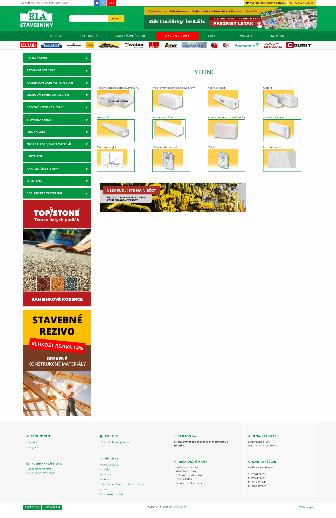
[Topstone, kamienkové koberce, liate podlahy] (57, 253)
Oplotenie (34, 181)
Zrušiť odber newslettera (41, 472)
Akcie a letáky (177, 36)
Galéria (214, 36)
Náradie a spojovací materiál (49, 144)
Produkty (88, 36)
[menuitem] (56, 36)
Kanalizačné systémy (43, 168)
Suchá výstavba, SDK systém (48, 95)
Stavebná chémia (39, 119)
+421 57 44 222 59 (303, 2)
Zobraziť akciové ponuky (114, 442)
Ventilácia (35, 156)
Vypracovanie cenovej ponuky (267, 2)
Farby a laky (36, 132)
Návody (245, 36)
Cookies (105, 489)
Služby (55, 36)
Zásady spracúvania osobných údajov (122, 484)
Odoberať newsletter (38, 469)
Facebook (32, 442)
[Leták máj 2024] (230, 18)
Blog (111, 2)
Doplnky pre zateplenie (45, 193)
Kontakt (278, 36)
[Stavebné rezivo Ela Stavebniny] (57, 363)
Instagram (32, 447)
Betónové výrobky (41, 70)
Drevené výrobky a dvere (45, 107)
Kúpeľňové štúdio (131, 36)
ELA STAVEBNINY (178, 506)
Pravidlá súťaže (109, 464)
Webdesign (306, 507)
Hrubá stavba (37, 58)
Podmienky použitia (111, 494)
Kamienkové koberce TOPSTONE (50, 82)
